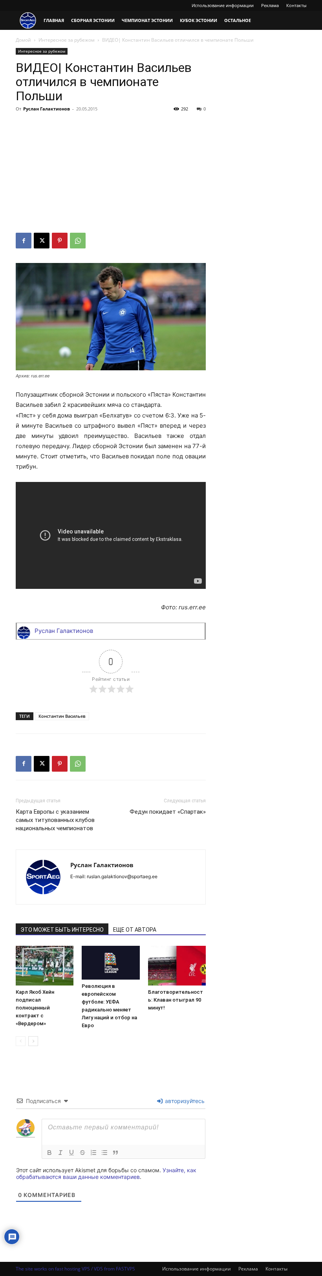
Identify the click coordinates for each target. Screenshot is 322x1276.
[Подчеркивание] (71, 1152)
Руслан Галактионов (46, 109)
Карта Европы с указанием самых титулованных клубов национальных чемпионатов (55, 820)
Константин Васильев (62, 716)
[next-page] (33, 1041)
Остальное (237, 20)
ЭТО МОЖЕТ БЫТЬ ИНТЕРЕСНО (62, 930)
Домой (23, 40)
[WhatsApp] (78, 240)
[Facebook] (23, 240)
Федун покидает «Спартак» (168, 811)
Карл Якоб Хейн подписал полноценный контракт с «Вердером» (35, 1007)
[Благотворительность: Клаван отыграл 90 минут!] (177, 965)
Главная (54, 20)
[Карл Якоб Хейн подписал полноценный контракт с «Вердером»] (44, 965)
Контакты (296, 5)
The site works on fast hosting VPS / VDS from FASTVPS (75, 1268)
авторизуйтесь (184, 1101)
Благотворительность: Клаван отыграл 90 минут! (175, 1000)
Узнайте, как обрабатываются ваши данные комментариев (106, 1173)
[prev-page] (21, 1041)
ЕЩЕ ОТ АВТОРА (134, 930)
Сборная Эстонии (93, 20)
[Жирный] (49, 1152)
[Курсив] (60, 1152)
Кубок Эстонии (198, 20)
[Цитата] (115, 1152)
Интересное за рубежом (66, 40)
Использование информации (223, 5)
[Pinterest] (60, 240)
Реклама (270, 5)
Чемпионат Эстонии (147, 20)
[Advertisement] (111, 174)
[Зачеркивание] (82, 1152)
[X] (41, 240)
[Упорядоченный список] (93, 1152)
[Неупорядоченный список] (104, 1152)
